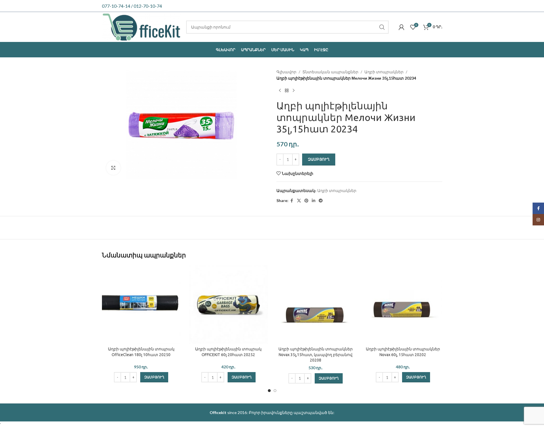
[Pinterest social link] (306, 201)
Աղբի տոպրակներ (384, 71)
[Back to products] (286, 90)
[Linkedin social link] (313, 201)
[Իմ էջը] (401, 27)
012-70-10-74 (148, 6)
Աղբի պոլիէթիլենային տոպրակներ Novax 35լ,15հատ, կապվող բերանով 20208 (315, 354)
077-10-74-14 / (118, 6)
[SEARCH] (382, 27)
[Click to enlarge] (113, 168)
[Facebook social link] (291, 201)
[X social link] (299, 201)
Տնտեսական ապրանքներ (330, 71)
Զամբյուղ (319, 159)
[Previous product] (279, 90)
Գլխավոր (286, 71)
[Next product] (293, 90)
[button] (154, 377)
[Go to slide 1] (269, 390)
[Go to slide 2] (275, 390)
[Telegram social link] (320, 201)
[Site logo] (141, 26)
